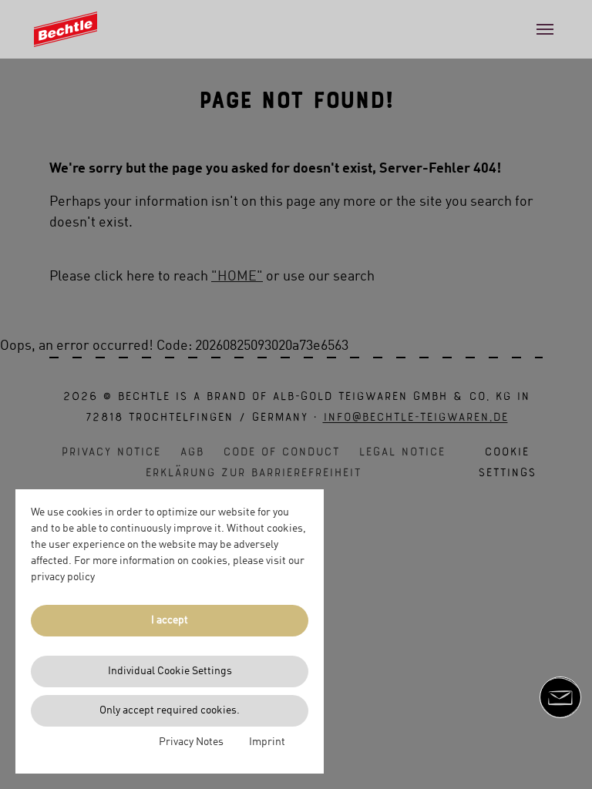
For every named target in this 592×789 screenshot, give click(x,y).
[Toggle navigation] (545, 29)
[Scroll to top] (560, 753)
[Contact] (560, 697)
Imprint (267, 742)
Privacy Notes (191, 742)
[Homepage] (65, 29)
